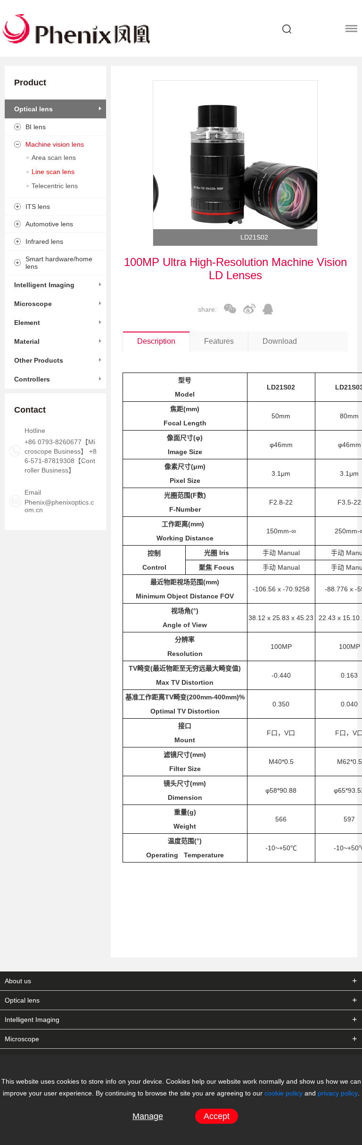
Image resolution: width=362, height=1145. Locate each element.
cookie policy (283, 1093)
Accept (217, 1116)
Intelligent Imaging (44, 285)
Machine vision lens (54, 144)
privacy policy (338, 1093)
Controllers (32, 379)
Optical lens (33, 109)
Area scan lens (54, 157)
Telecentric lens (55, 186)
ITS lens (37, 206)
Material (27, 341)
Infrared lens (44, 241)
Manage (147, 1116)
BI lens (35, 127)
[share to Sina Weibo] (249, 309)
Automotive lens (49, 224)
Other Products (38, 360)
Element (27, 322)
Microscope (33, 303)
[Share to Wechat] (230, 309)
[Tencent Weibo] (268, 309)
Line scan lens (53, 171)
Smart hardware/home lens (58, 262)
